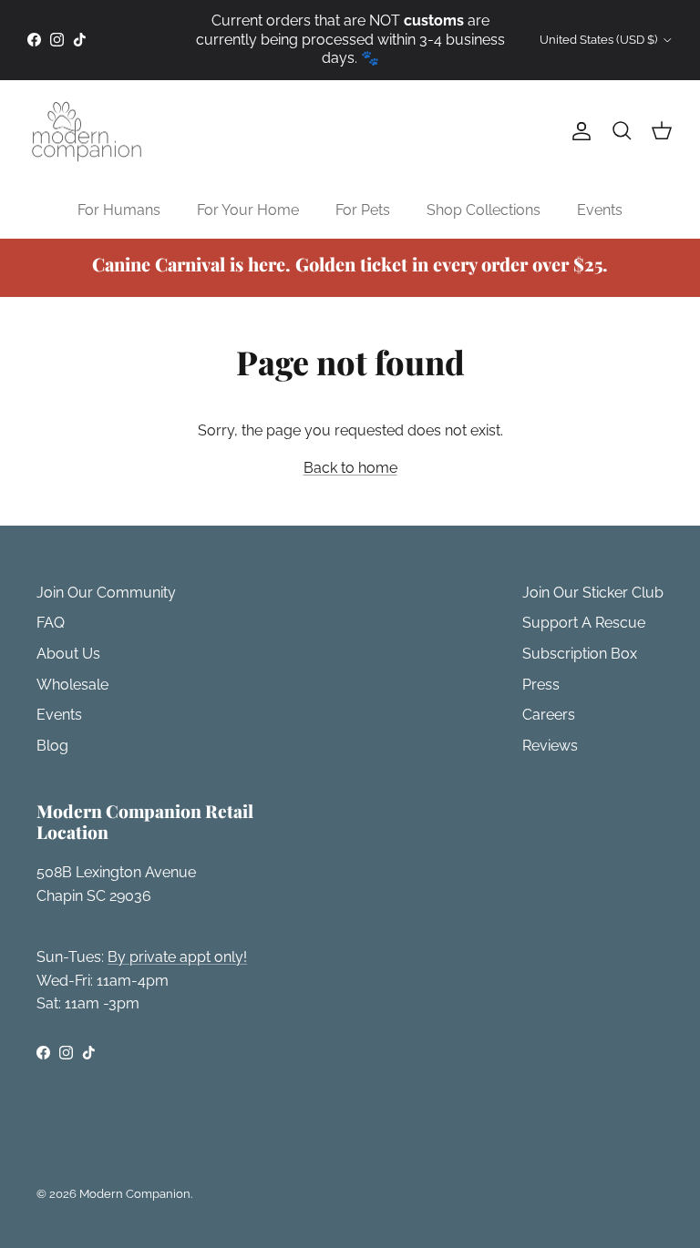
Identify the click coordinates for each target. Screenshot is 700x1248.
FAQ (50, 622)
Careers (548, 714)
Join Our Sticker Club (593, 592)
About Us (68, 653)
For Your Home (248, 210)
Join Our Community (106, 592)
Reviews (550, 745)
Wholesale (72, 684)
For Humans (118, 210)
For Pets (362, 210)
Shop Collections (483, 210)
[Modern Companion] (86, 131)
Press (541, 684)
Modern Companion (134, 1194)
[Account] (577, 131)
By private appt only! (177, 957)
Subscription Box (579, 653)
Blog (52, 745)
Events (600, 210)
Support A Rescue (583, 622)
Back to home (350, 467)
